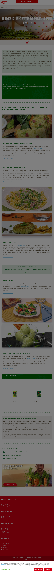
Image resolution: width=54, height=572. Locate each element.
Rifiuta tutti (48, 569)
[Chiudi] (51, 563)
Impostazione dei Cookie (5, 569)
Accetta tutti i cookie (38, 569)
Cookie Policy (3, 564)
